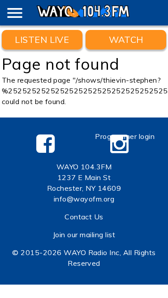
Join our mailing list (84, 234)
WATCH (126, 39)
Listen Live (42, 39)
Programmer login (125, 136)
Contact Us (84, 216)
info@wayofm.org (84, 198)
